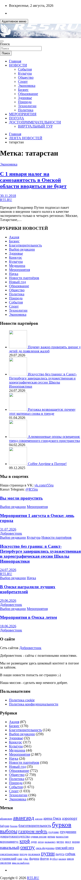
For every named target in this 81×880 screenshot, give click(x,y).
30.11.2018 (8, 196)
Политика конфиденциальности (33, 704)
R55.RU (6, 200)
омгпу (27, 847)
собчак (70, 854)
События (25, 69)
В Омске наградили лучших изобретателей (27, 589)
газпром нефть (32, 831)
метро (60, 841)
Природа (25, 102)
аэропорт (69, 818)
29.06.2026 (8, 600)
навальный (9, 847)
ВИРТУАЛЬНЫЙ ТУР (35, 126)
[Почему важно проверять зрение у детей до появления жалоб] (18, 347)
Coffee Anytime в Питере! (47, 464)
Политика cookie (22, 700)
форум (44, 858)
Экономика (26, 86)
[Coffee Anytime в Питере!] (18, 464)
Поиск (5, 44)
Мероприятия (19, 270)
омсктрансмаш (9, 854)
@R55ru (31, 489)
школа (70, 858)
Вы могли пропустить (21, 498)
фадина (34, 858)
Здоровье (25, 98)
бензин (14, 826)
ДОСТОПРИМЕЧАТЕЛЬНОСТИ (35, 122)
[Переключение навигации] (2, 41)
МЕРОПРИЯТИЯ (22, 114)
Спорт (23, 81)
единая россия (39, 836)
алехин (39, 818)
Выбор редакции (22, 249)
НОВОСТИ (18, 65)
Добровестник (11, 533)
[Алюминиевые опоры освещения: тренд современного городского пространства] (18, 437)
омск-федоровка (45, 848)
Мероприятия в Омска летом (28, 617)
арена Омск (52, 818)
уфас (25, 858)
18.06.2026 (8, 626)
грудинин (68, 831)
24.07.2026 (8, 570)
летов (41, 842)
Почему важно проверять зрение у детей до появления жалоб (45, 349)
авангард (23, 818)
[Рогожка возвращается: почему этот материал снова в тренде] (18, 409)
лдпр (34, 841)
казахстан (62, 836)
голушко (53, 832)
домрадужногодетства (15, 836)
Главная (15, 61)
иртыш (51, 836)
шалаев (62, 858)
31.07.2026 (8, 529)
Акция (14, 237)
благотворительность (34, 826)
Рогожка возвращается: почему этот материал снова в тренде (42, 411)
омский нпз (64, 848)
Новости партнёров (24, 278)
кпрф (25, 841)
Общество (26, 77)
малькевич (50, 841)
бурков (61, 824)
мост (68, 841)
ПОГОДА (16, 118)
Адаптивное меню (14, 21)
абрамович (6, 818)
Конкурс (15, 257)
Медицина (17, 266)
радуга (60, 854)
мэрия (76, 841)
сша (19, 858)
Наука (13, 274)
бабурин (4, 826)
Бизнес (23, 90)
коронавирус (9, 841)
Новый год (17, 282)
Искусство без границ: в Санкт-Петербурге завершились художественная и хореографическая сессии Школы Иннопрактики (43, 380)
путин (48, 853)
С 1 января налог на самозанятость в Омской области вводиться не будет (33, 180)
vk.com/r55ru (44, 485)
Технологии (27, 106)
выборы (8, 831)
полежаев (34, 854)
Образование (28, 94)
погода (23, 854)
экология (5, 862)
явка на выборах (20, 862)
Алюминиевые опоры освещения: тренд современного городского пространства (44, 439)
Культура (25, 73)
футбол (54, 858)
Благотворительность (25, 245)
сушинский (8, 858)
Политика (25, 110)
